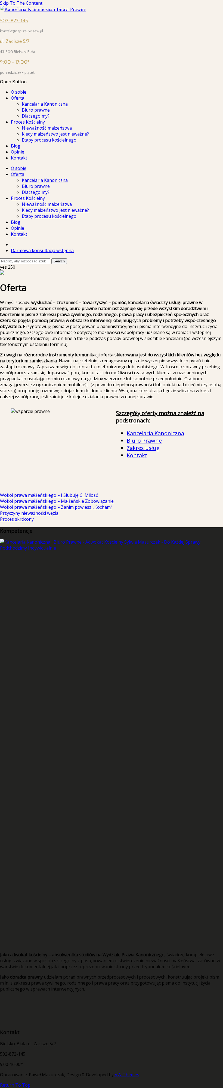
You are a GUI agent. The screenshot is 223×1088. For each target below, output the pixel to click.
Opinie (17, 152)
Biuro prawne (36, 110)
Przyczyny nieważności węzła (29, 513)
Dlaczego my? (35, 116)
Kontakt (19, 158)
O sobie (18, 92)
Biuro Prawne (144, 440)
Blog (15, 146)
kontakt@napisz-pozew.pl (21, 31)
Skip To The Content (21, 3)
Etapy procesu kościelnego (49, 140)
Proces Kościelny (28, 122)
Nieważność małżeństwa (47, 128)
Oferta (17, 98)
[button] (111, 82)
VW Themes (126, 1075)
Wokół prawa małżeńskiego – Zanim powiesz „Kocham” (56, 507)
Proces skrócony (17, 519)
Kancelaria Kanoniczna (45, 104)
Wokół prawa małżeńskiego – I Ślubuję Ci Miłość (49, 495)
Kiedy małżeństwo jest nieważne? (55, 134)
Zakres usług (143, 448)
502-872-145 (14, 21)
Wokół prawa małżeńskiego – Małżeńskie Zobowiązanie (57, 501)
